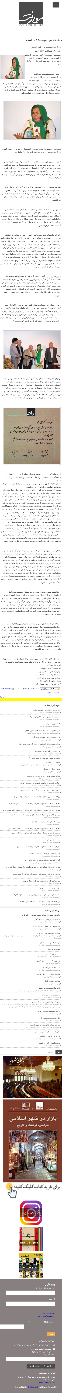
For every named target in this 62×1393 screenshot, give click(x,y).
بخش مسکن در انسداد (51, 769)
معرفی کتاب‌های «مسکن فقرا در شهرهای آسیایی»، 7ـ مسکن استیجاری (34, 803)
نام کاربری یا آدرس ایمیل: (44, 1288)
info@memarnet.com (47, 1382)
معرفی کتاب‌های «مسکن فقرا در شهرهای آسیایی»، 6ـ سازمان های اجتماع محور (31, 810)
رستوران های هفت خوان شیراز (48, 961)
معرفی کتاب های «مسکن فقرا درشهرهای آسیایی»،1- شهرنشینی (36, 874)
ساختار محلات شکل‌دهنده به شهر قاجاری (45, 1025)
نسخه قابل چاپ (6, 688)
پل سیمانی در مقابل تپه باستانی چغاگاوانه (45, 821)
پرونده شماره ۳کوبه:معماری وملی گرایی (45, 737)
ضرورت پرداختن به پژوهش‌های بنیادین (46, 710)
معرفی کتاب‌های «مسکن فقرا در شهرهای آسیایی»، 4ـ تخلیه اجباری (36, 833)
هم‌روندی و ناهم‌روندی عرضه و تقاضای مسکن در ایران (40, 790)
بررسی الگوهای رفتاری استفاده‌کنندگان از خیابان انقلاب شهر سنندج (36, 815)
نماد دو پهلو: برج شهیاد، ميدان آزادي (47, 919)
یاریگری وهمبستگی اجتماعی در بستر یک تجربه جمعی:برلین (39, 744)
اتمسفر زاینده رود (53, 723)
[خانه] (31, 14)
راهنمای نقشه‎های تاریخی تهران (49, 1011)
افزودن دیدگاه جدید (32, 688)
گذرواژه (51, 1299)
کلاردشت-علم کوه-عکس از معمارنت (46, 1032)
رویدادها (3, 697)
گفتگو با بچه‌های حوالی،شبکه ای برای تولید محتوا (42, 860)
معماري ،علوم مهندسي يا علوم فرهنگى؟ (45, 717)
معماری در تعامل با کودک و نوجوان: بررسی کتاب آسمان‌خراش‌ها (37, 895)
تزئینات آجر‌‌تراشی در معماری (49, 942)
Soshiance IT (33, 1387)
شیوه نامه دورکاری (53, 762)
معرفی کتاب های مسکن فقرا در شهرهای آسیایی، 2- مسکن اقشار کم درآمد (33, 867)
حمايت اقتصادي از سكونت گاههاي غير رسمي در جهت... (40, 783)
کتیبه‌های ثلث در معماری (51, 967)
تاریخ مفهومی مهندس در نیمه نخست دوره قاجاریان (41, 730)
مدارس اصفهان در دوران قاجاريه (48, 974)
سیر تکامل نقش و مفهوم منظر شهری (46, 1002)
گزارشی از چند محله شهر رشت (48, 888)
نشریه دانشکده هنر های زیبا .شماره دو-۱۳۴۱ (44, 758)
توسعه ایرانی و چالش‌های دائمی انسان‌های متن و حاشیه (40, 901)
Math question (49, 1322)
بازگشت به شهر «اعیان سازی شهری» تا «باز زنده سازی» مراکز (37, 797)
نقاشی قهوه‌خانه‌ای (53, 954)
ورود (51, 1334)
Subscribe (48, 1366)
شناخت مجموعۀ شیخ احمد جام (48, 933)
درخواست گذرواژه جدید (46, 1316)
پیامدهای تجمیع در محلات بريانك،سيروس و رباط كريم (41, 915)
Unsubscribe (34, 1366)
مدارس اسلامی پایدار (52, 981)
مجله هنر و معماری (53, 949)
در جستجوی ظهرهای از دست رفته (47, 751)
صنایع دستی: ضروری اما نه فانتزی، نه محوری (43, 776)
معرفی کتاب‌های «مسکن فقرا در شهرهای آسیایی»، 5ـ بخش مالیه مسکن (34, 828)
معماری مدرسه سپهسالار (51, 995)
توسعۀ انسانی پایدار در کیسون (49, 1043)
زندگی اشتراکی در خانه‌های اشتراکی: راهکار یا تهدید (41, 881)
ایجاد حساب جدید (48, 1313)
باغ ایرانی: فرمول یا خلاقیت (50, 1036)
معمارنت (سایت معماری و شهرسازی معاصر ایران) (41, 1350)
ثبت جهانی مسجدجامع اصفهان (49, 988)
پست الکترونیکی (47, 1354)
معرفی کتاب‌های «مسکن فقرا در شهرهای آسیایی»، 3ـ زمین (38, 846)
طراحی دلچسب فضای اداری (49, 1018)
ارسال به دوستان (50, 692)
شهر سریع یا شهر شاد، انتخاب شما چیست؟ (44, 853)
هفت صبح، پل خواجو (52, 840)
